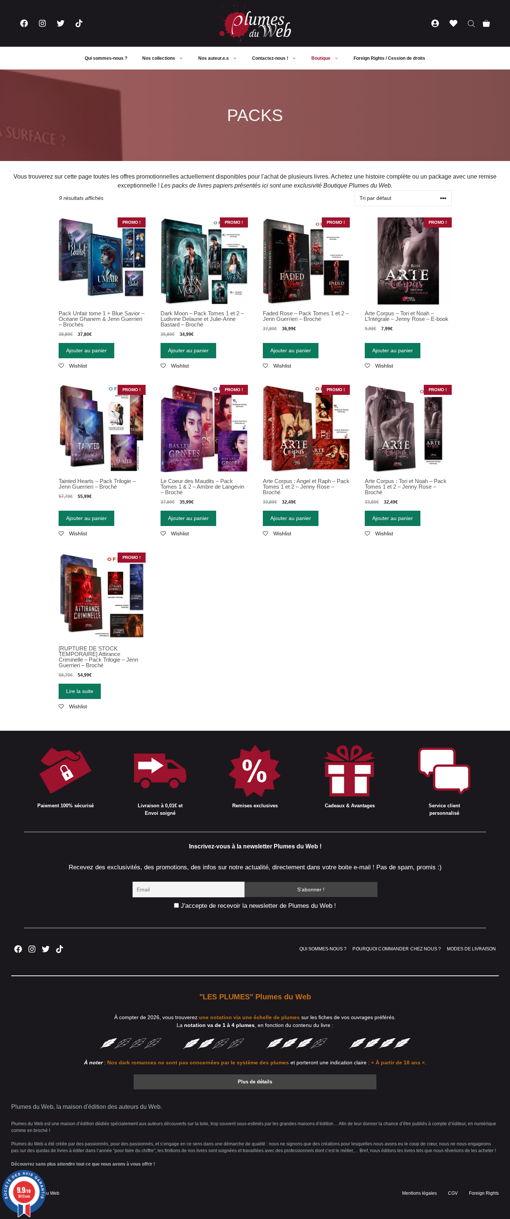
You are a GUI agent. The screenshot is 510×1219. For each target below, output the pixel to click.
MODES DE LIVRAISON (471, 949)
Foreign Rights (484, 1193)
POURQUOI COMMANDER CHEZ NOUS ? (396, 949)
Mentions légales (419, 1193)
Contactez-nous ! (270, 58)
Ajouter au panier (86, 350)
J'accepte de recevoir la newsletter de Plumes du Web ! (257, 905)
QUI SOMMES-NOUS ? (322, 949)
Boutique (320, 58)
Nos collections (158, 58)
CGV (453, 1193)
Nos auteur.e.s (213, 58)
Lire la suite (79, 691)
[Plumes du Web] (255, 23)
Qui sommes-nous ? (106, 58)
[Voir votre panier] (486, 23)
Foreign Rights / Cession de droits (389, 58)
